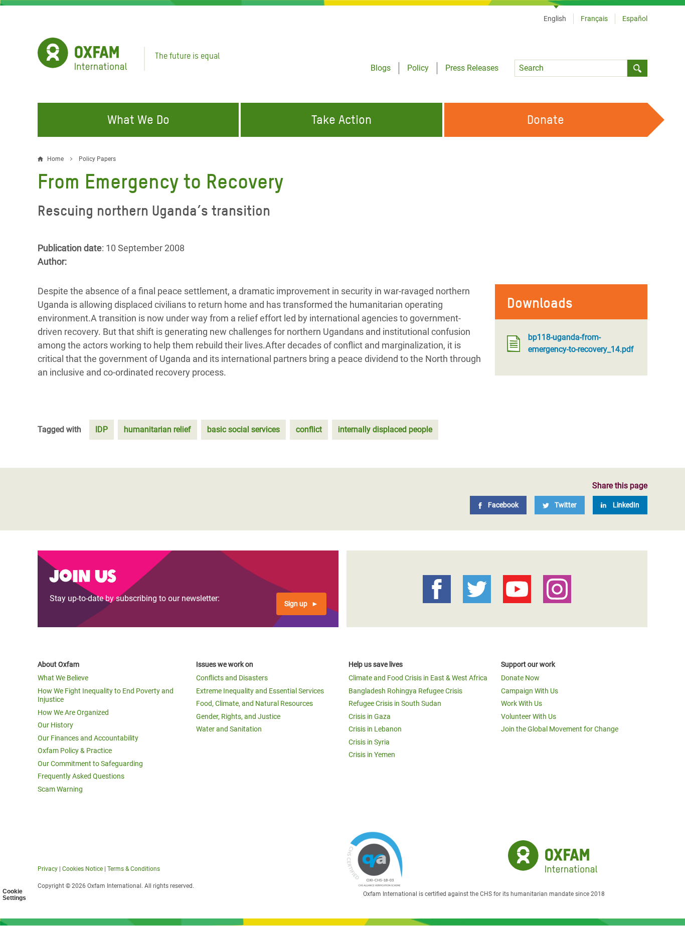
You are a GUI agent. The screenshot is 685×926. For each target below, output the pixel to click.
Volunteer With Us (528, 716)
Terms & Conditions (133, 868)
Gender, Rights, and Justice (238, 716)
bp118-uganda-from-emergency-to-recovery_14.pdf (581, 343)
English (555, 19)
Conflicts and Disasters (232, 678)
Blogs (381, 68)
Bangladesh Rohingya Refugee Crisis (405, 691)
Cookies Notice (82, 868)
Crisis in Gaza (370, 716)
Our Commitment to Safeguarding (90, 764)
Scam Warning (60, 789)
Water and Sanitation (229, 729)
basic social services (243, 429)
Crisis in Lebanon (375, 729)
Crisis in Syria (369, 742)
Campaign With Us (529, 691)
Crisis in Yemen (372, 755)
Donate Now (520, 678)
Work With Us (521, 703)
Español (634, 19)
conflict (309, 429)
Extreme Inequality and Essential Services (260, 691)
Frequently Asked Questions (81, 776)
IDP (101, 429)
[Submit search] (637, 68)
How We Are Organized (73, 712)
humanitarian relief (157, 429)
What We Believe (63, 678)
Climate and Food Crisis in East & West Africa (418, 678)
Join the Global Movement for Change (559, 729)
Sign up (295, 604)
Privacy (48, 868)
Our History (55, 725)
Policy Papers (97, 158)
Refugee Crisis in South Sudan (395, 703)
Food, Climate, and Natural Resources (254, 703)
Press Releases (471, 68)
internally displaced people (385, 429)
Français (594, 19)
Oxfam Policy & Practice (75, 751)
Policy (418, 68)
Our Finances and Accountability (88, 738)
